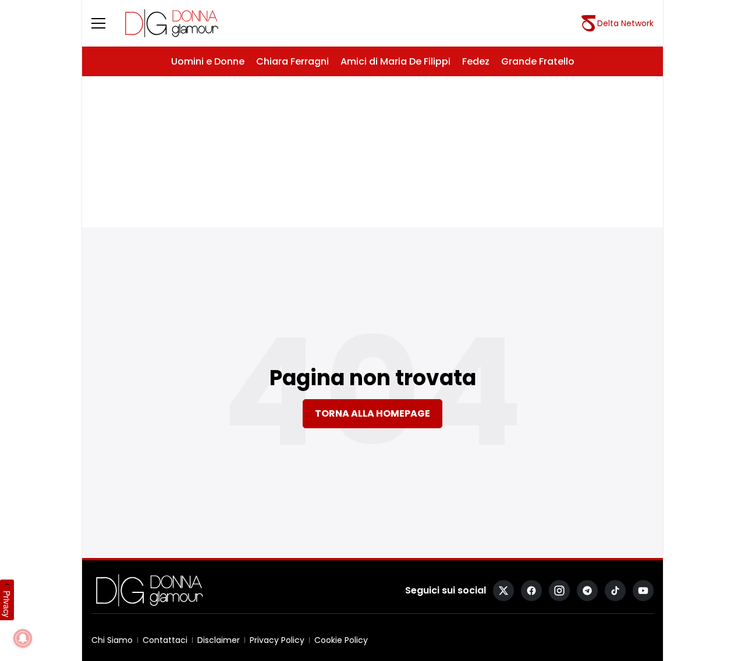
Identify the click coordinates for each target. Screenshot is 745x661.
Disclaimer (218, 640)
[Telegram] (587, 590)
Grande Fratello (537, 61)
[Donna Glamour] (171, 23)
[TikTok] (615, 590)
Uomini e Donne (207, 61)
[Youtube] (643, 590)
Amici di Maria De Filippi (395, 61)
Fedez (475, 61)
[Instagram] (559, 590)
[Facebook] (531, 590)
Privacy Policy (277, 640)
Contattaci (165, 640)
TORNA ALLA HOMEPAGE (372, 413)
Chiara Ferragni (292, 61)
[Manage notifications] (22, 638)
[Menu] (105, 23)
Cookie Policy (341, 640)
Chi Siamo (112, 640)
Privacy (7, 604)
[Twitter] (503, 590)
